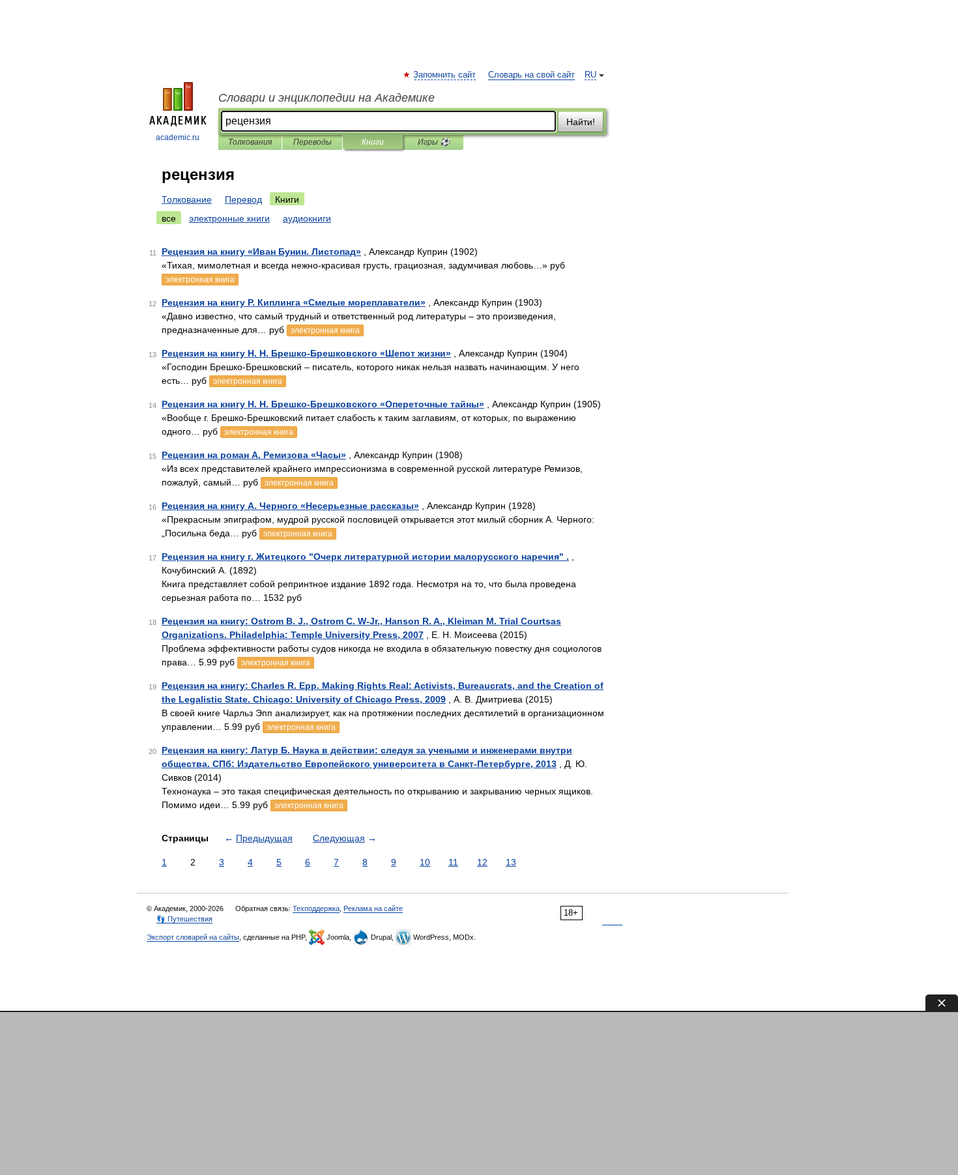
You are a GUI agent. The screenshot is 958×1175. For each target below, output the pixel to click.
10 (425, 862)
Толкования (250, 142)
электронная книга (200, 279)
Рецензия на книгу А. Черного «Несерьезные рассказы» (290, 505)
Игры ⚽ (434, 142)
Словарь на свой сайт (531, 75)
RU (590, 75)
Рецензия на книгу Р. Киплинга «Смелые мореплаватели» (294, 302)
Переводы (312, 142)
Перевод (243, 199)
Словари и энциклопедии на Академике (326, 97)
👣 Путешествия (184, 919)
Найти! (580, 122)
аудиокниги (307, 218)
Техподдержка (316, 908)
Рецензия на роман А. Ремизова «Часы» (254, 455)
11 (453, 862)
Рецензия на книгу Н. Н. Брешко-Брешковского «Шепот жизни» (306, 353)
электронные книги (229, 218)
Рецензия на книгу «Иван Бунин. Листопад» (261, 251)
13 (511, 862)
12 (482, 862)
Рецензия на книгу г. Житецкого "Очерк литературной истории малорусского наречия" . (365, 556)
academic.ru (177, 137)
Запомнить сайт (445, 75)
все (169, 218)
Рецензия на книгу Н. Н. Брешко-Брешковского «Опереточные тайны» (323, 404)
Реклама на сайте (373, 908)
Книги (373, 142)
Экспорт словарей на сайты (193, 937)
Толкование (187, 199)
